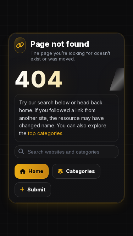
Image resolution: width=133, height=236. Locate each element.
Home (35, 171)
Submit (36, 189)
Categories (80, 171)
